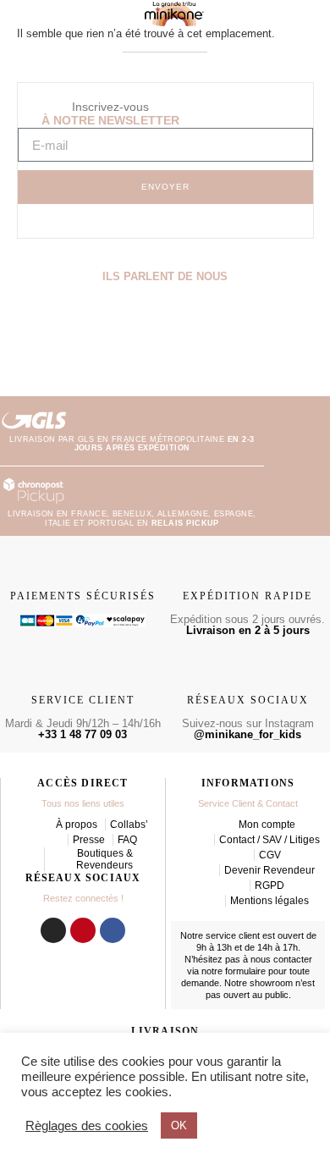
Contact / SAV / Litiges (269, 840)
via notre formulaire (226, 971)
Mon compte (267, 824)
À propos (76, 824)
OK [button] (179, 1125)
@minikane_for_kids (247, 734)
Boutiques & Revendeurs (104, 859)
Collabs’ (129, 824)
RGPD (269, 885)
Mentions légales (269, 901)
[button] (15, 336)
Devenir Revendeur (269, 870)
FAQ (127, 840)
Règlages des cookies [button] (86, 1126)
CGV (270, 855)
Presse (89, 840)
